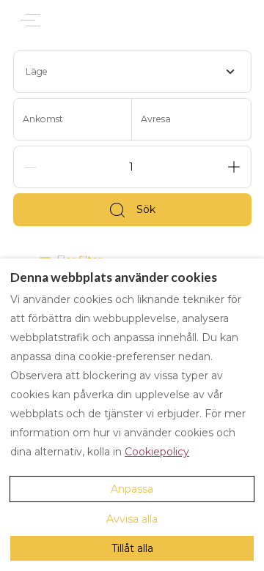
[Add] (234, 167)
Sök (145, 209)
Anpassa (132, 489)
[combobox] (132, 72)
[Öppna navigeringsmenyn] (30, 20)
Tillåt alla (132, 548)
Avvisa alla (132, 519)
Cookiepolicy (157, 451)
